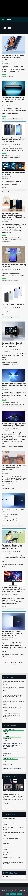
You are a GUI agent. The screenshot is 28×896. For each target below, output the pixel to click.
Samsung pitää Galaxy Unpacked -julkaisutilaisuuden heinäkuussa (14, 384)
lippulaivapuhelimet (19, 654)
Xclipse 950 (20, 446)
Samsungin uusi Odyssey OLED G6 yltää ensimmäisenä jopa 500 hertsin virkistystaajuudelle (14, 589)
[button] (25, 19)
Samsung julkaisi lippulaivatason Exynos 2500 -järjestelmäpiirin (14, 425)
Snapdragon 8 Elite (6, 241)
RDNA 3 (10, 446)
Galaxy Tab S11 (5, 118)
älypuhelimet (17, 157)
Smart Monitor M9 (14, 364)
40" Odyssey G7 (13, 189)
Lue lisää (4, 74)
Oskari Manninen (15, 514)
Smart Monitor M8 (5, 364)
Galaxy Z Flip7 (17, 237)
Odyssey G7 (23, 189)
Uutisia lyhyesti (8, 677)
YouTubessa (12, 796)
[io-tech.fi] (6, 19)
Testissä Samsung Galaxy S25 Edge (13, 511)
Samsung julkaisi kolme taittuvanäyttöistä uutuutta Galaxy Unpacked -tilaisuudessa (13, 215)
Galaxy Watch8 (5, 404)
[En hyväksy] (26, 891)
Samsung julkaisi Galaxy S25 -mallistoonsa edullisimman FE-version (13, 57)
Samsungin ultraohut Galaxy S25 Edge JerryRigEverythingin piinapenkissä (14, 467)
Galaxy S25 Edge (5, 488)
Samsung (11, 76)
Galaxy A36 (4, 280)
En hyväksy (12, 894)
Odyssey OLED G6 (5, 191)
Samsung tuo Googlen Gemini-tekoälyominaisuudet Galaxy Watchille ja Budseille (13, 547)
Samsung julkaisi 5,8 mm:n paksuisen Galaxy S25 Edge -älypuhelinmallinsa (12, 633)
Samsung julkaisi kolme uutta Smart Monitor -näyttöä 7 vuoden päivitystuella (12, 345)
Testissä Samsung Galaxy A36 (13, 305)
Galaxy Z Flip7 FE (5, 239)
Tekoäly (3, 566)
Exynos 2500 (10, 237)
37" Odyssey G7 (5, 189)
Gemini (16, 564)
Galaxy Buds (4, 564)
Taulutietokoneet (5, 157)
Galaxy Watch (11, 564)
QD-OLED (16, 608)
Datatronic (10, 725)
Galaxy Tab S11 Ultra (14, 118)
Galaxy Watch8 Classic (13, 404)
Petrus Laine (14, 104)
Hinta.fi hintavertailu (7, 876)
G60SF (3, 608)
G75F (18, 189)
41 (14, 664)
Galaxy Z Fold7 (13, 239)
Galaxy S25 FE (5, 76)
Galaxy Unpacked (5, 402)
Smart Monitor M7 (14, 362)
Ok (7, 894)
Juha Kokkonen (14, 62)
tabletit (11, 157)
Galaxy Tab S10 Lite (12, 155)
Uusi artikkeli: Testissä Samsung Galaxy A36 (14, 266)
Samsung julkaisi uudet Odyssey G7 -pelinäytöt (13, 173)
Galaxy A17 (4, 155)
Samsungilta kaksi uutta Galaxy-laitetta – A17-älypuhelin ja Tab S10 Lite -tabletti (13, 140)
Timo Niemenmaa (16, 144)
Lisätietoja (19, 894)
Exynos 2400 (4, 237)
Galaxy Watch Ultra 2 (15, 402)
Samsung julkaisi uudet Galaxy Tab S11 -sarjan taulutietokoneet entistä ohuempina (14, 99)
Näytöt (3, 362)
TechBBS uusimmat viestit (11, 814)
